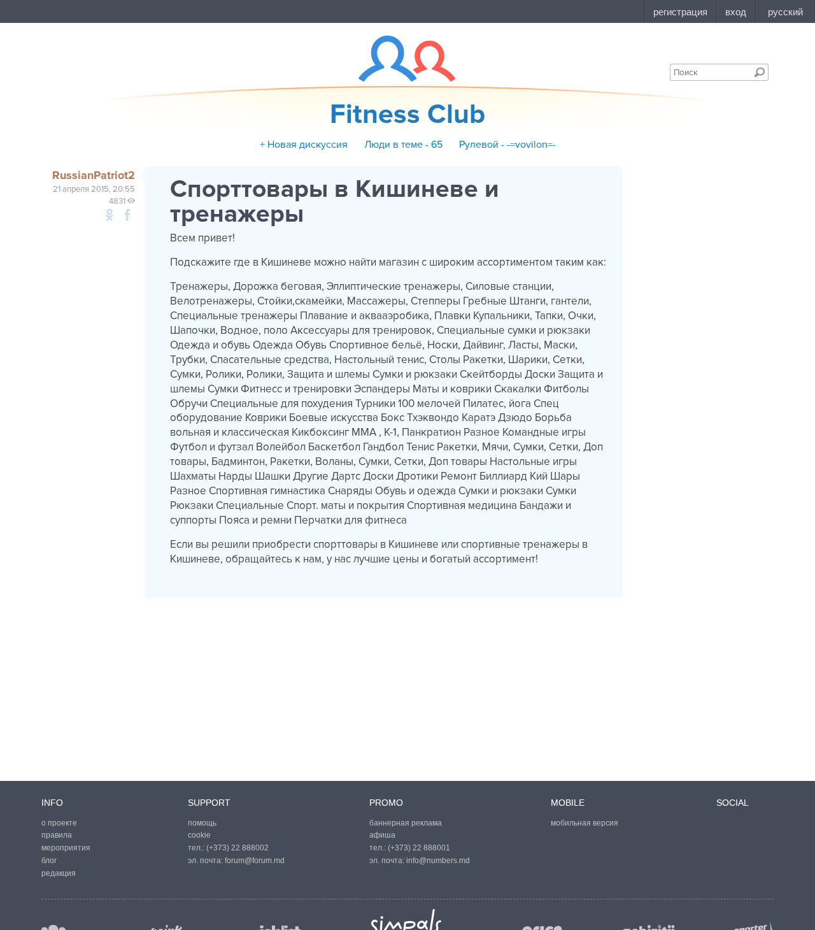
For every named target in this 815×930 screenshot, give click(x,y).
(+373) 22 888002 (237, 847)
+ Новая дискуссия (304, 144)
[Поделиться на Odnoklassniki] (109, 214)
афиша (382, 835)
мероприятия (65, 847)
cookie (199, 835)
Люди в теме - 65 (403, 144)
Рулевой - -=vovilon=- (507, 144)
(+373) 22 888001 (419, 847)
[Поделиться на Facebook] (127, 214)
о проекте (59, 823)
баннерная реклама (405, 823)
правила (56, 835)
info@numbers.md (438, 860)
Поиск (760, 72)
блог (49, 860)
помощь (202, 823)
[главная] (399, 58)
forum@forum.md (255, 860)
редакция (58, 873)
